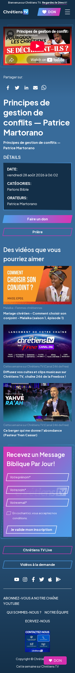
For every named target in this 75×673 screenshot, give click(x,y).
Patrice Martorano (22, 203)
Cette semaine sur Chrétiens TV (37, 666)
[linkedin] (26, 87)
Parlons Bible (18, 189)
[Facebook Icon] (33, 579)
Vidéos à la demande (37, 564)
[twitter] (17, 87)
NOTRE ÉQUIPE (56, 612)
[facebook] (7, 87)
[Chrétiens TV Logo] (15, 11)
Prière (37, 232)
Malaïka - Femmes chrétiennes (22, 308)
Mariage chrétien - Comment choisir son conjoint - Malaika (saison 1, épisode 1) (34, 315)
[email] (35, 87)
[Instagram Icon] (25, 579)
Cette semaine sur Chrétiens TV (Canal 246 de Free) (36, 366)
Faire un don (37, 219)
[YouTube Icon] (16, 579)
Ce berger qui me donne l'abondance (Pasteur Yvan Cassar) (32, 432)
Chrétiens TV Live (37, 550)
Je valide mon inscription (31, 529)
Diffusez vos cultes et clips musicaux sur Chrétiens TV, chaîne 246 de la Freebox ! (34, 374)
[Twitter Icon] (41, 579)
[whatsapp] (44, 87)
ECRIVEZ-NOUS (37, 621)
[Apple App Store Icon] (50, 579)
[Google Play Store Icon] (58, 579)
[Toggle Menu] (67, 12)
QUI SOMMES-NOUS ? (24, 612)
